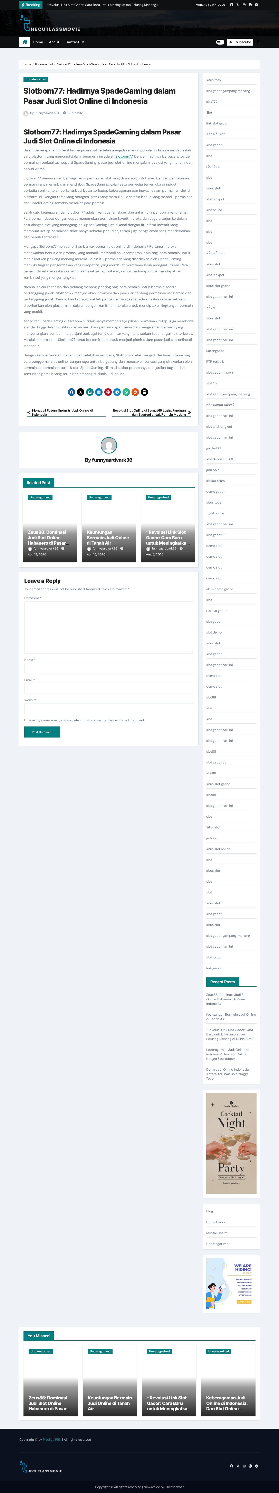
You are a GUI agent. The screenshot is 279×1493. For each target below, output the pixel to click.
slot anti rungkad (219, 426)
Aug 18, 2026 (37, 554)
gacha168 (213, 448)
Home (38, 42)
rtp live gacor (216, 611)
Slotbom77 (124, 156)
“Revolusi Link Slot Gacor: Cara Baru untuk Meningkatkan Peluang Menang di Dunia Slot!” (167, 542)
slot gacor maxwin (220, 372)
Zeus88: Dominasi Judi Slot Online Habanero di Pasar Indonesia (47, 540)
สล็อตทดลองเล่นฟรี (220, 405)
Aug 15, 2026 (96, 554)
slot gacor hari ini (219, 296)
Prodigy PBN (52, 1439)
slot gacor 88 (216, 535)
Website (30, 700)
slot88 (211, 697)
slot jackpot (215, 199)
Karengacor (215, 351)
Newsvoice (152, 1487)
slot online (214, 210)
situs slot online (218, 849)
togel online (215, 513)
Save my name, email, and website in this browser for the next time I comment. (86, 720)
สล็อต (210, 307)
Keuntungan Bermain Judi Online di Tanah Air (108, 537)
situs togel (214, 502)
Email (29, 680)
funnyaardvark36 (48, 113)
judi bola (213, 470)
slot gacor (214, 145)
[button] (258, 42)
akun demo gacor (219, 589)
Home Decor (215, 1222)
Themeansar (174, 1487)
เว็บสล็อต (213, 167)
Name (30, 660)
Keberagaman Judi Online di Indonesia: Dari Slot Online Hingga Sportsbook (227, 1054)
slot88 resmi (215, 481)
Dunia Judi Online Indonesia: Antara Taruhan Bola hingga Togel (228, 1074)
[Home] (24, 42)
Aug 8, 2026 (154, 554)
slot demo (214, 632)
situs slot (213, 188)
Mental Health (217, 1233)
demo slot (214, 546)
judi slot (212, 838)
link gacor (213, 968)
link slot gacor (217, 123)
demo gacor (215, 491)
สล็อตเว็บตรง (215, 134)
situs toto (213, 80)
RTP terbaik (215, 361)
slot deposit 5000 (220, 459)
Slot (209, 112)
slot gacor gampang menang (228, 91)
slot (209, 156)
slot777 (212, 102)
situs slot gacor (218, 286)
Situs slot (213, 827)
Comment (32, 598)
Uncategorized (36, 79)
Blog (209, 1211)
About (54, 42)
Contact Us (75, 42)
